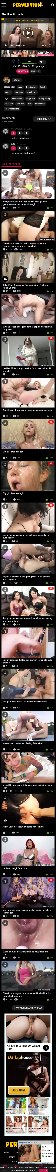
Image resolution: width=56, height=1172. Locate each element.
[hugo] (5, 146)
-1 (26, 133)
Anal (20, 87)
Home (7, 1153)
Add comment (44, 119)
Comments (9, 118)
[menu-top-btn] (2, 5)
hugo (13, 144)
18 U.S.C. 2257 (39, 1157)
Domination (31, 87)
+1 (20, 133)
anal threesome (12, 109)
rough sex (30, 99)
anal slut (20, 104)
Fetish (43, 87)
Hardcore (19, 92)
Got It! (44, 1170)
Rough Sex (31, 92)
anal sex (9, 104)
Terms (12, 1157)
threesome (40, 104)
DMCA (24, 1157)
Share (33, 71)
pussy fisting (44, 99)
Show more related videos (28, 1008)
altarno (17, 80)
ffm (29, 104)
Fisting (8, 92)
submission (17, 99)
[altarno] (6, 80)
